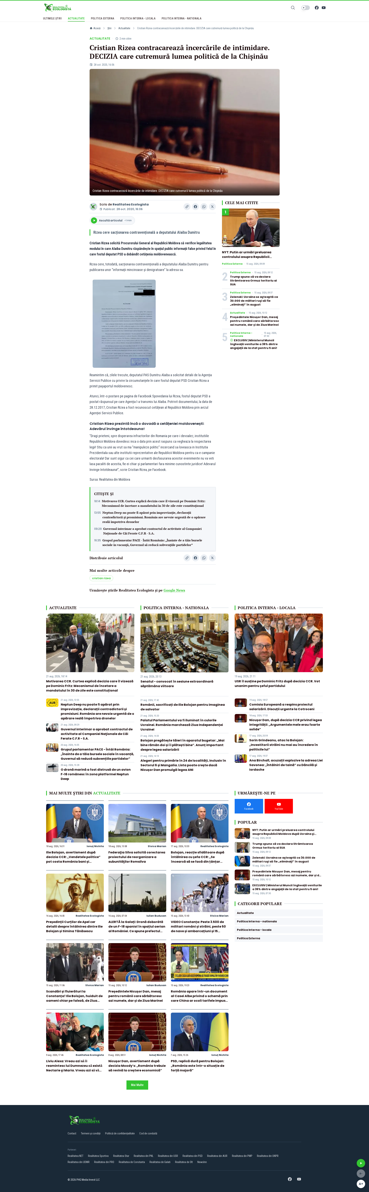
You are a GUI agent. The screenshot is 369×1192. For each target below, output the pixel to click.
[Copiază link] (187, 206)
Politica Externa (232, 263)
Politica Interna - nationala (241, 334)
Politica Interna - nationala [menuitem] (181, 18)
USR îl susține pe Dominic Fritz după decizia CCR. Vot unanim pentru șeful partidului (277, 683)
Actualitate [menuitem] (76, 18)
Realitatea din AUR (217, 1155)
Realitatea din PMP (242, 1155)
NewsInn (202, 1162)
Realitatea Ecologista (131, 204)
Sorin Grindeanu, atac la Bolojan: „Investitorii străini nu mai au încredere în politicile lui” (283, 745)
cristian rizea (101, 578)
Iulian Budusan (156, 915)
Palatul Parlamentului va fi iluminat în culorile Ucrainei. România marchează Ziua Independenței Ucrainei (181, 725)
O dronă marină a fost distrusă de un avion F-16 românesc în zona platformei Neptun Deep (96, 774)
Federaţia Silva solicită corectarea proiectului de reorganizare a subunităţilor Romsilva (136, 857)
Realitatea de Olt (184, 1162)
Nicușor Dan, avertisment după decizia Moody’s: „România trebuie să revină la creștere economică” (137, 1066)
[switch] (305, 7)
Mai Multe (137, 1085)
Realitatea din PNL (143, 1155)
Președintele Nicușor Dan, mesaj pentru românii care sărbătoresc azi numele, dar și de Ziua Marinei (254, 321)
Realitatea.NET (75, 1155)
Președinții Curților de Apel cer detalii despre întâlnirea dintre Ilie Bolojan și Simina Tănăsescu (74, 926)
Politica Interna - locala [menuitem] (137, 18)
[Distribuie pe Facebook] (195, 206)
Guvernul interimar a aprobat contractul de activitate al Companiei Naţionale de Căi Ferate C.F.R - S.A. (152, 531)
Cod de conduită (148, 1133)
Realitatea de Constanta (132, 1162)
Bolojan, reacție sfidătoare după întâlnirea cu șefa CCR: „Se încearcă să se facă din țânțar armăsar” (197, 859)
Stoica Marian (157, 846)
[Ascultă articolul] (361, 1163)
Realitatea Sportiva (98, 1155)
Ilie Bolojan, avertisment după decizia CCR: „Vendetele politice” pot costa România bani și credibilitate (73, 859)
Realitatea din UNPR (267, 1155)
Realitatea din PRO (104, 1162)
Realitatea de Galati (160, 1162)
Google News (174, 590)
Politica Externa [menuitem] (102, 18)
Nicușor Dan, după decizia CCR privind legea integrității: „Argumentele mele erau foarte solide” (285, 724)
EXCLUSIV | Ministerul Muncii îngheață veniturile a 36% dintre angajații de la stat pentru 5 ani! (254, 344)
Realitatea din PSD (193, 1155)
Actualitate (124, 28)
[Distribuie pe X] (212, 206)
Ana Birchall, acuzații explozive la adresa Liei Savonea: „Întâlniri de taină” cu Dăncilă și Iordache (286, 765)
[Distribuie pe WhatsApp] (203, 206)
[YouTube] (323, 7)
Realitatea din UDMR (79, 1162)
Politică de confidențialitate (120, 1133)
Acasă (97, 28)
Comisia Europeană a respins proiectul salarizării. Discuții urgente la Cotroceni (281, 706)
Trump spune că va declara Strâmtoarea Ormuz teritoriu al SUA (253, 280)
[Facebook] (316, 7)
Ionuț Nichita (95, 846)
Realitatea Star (121, 1155)
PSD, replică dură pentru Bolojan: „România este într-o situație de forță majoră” (197, 1066)
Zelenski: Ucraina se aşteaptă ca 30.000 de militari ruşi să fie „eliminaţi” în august (254, 300)
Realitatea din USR (168, 1155)
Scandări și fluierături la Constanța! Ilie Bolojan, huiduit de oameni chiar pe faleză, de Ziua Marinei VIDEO (74, 998)
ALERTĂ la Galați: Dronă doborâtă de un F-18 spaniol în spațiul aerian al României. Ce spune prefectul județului (136, 929)
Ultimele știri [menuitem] (52, 18)
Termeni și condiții (91, 1133)
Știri (109, 28)
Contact (72, 1133)
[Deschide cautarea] (293, 8)
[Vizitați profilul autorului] (93, 206)
